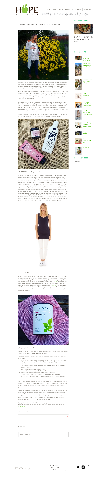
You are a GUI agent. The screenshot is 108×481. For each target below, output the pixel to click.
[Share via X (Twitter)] (23, 412)
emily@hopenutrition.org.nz (59, 470)
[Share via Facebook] (19, 412)
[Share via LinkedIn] (27, 412)
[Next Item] (90, 29)
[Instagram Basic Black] (83, 467)
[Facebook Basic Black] (88, 467)
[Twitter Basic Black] (78, 467)
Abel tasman (77, 161)
